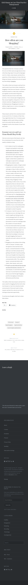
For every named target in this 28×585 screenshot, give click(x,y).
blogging (13, 81)
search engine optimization (14, 328)
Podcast (6, 437)
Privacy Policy (7, 442)
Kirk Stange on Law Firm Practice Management (14, 3)
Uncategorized (7, 535)
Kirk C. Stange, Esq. (15, 47)
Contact (6, 429)
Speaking (6, 446)
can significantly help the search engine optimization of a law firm (15, 150)
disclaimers (11, 474)
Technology (7, 532)
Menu (14, 8)
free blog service (20, 194)
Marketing (14, 37)
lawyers (17, 322)
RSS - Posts (7, 554)
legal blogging (9, 325)
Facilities (6, 520)
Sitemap (6, 479)
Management (7, 523)
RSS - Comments (8, 558)
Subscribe (8, 505)
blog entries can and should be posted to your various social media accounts (15, 198)
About (5, 425)
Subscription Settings (9, 450)
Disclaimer (6, 433)
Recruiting (6, 529)
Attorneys (10, 322)
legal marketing (18, 325)
